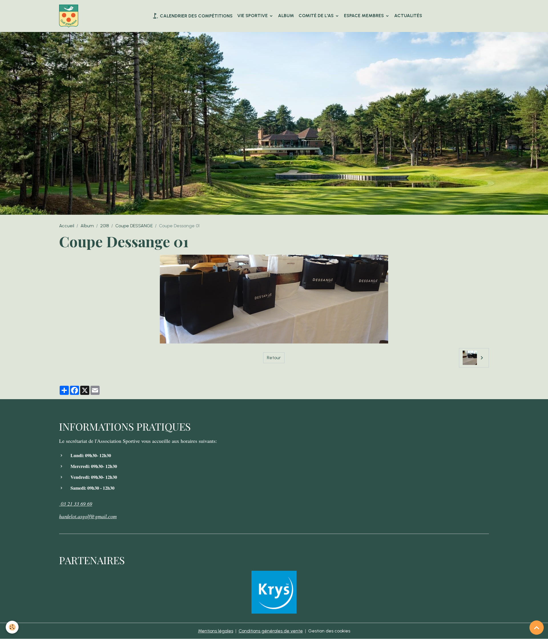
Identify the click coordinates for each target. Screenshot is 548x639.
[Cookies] (12, 627)
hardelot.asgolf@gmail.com (88, 516)
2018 (104, 225)
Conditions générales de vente (271, 631)
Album (286, 15)
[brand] (69, 16)
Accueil (66, 225)
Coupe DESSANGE (134, 225)
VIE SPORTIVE (253, 15)
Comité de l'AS (317, 15)
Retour (274, 357)
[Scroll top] (536, 627)
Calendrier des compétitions (196, 16)
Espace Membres (364, 15)
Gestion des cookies (329, 631)
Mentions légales (215, 631)
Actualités (408, 15)
